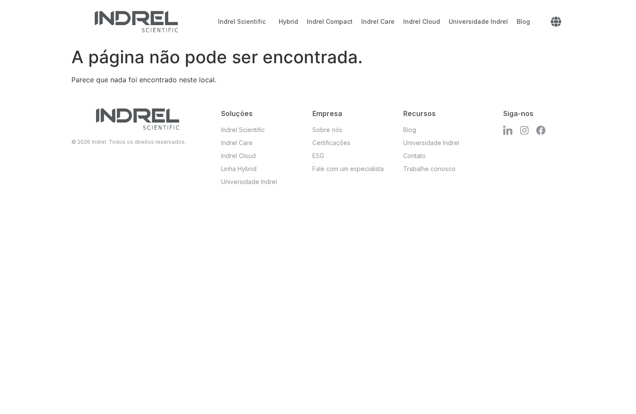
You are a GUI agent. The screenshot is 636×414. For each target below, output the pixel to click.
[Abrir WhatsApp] (614, 392)
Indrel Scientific (242, 21)
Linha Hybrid (239, 168)
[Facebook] (541, 130)
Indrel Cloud (421, 21)
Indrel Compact (330, 21)
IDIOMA (556, 22)
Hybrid (288, 21)
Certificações (331, 142)
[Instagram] (524, 130)
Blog (523, 21)
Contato (414, 155)
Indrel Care (378, 21)
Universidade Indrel (478, 21)
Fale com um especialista (348, 168)
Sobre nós (327, 129)
